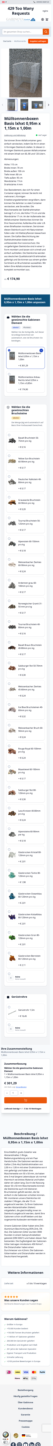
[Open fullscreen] (25, 73)
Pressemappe (25, 1420)
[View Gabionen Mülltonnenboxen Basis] (11, 105)
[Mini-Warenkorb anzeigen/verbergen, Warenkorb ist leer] (47, 19)
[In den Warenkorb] (25, 1100)
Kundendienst (25, 1408)
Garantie (25, 1414)
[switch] (5, 1442)
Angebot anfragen (38, 41)
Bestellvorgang (25, 1390)
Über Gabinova (25, 1402)
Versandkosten (21, 1087)
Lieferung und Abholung (15, 135)
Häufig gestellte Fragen (26, 1396)
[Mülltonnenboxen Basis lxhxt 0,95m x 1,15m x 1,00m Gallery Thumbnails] (25, 105)
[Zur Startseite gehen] (21, 19)
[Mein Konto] (43, 19)
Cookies (26, 1427)
